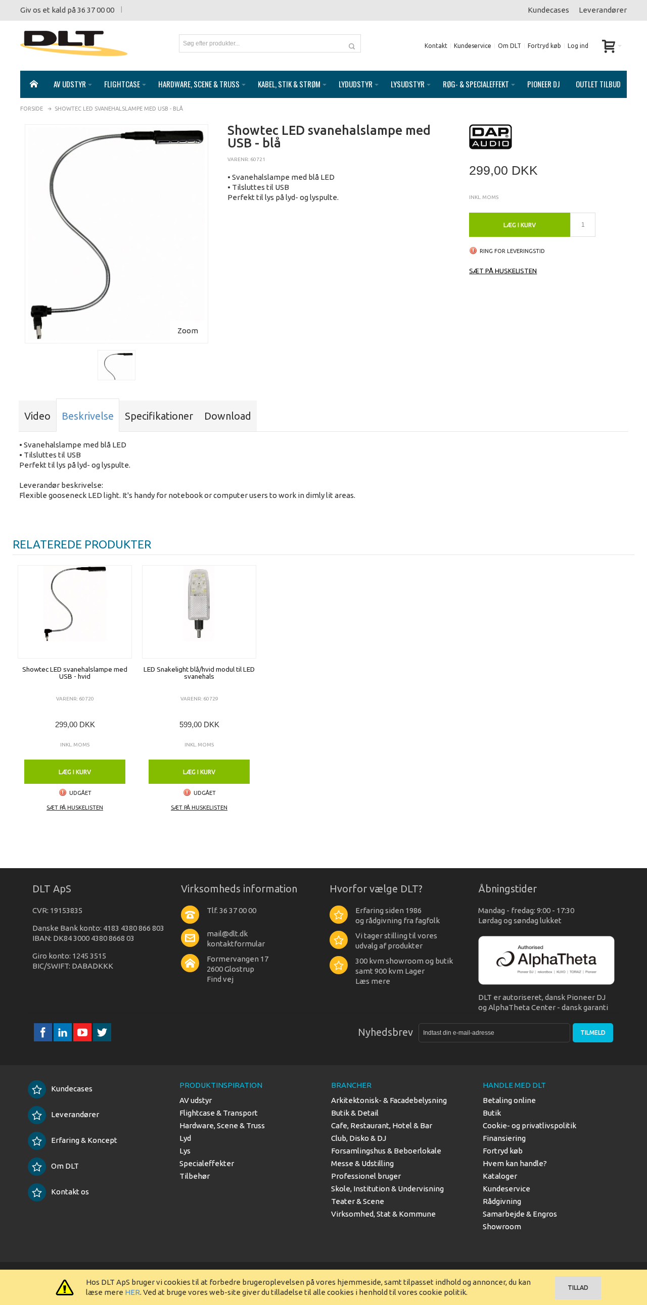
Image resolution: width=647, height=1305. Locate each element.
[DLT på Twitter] (102, 1032)
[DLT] (73, 43)
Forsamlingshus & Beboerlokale (386, 1150)
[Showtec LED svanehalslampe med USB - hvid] (75, 612)
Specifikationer (159, 416)
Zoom (187, 330)
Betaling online (509, 1100)
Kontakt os (70, 1191)
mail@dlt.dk (227, 933)
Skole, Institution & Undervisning (387, 1188)
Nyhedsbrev (385, 1032)
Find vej (220, 979)
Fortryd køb (544, 45)
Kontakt (436, 45)
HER (132, 1292)
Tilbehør (194, 1176)
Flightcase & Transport (218, 1113)
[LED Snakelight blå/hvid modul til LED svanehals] (199, 612)
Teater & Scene (357, 1201)
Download (227, 416)
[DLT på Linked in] (63, 1032)
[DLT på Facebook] (44, 1032)
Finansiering (504, 1138)
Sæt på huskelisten (503, 270)
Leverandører (603, 10)
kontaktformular (236, 943)
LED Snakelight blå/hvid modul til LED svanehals (199, 672)
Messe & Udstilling (362, 1163)
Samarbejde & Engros (520, 1214)
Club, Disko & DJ (358, 1138)
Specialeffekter (206, 1163)
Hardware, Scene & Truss (222, 1125)
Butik (492, 1113)
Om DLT (509, 45)
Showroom (502, 1226)
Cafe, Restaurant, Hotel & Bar (381, 1125)
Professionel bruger (366, 1176)
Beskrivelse (88, 416)
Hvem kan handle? (515, 1163)
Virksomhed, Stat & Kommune (383, 1214)
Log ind (578, 45)
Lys (185, 1150)
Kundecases (548, 10)
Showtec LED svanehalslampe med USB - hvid (74, 672)
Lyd (185, 1138)
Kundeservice (472, 45)
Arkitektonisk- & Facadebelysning (389, 1100)
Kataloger (500, 1176)
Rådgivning (502, 1201)
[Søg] (351, 43)
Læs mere (372, 981)
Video (37, 416)
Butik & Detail (355, 1113)
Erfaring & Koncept (84, 1140)
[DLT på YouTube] (83, 1032)
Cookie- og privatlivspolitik (529, 1125)
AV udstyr (195, 1100)
